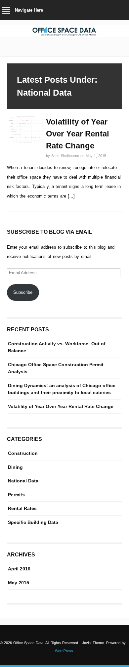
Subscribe (22, 292)
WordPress (64, 651)
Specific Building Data (33, 522)
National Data (23, 480)
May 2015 (18, 582)
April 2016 (19, 568)
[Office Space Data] (64, 34)
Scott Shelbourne (65, 156)
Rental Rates (22, 508)
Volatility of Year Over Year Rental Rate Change (77, 133)
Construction (23, 453)
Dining (15, 467)
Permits (16, 494)
